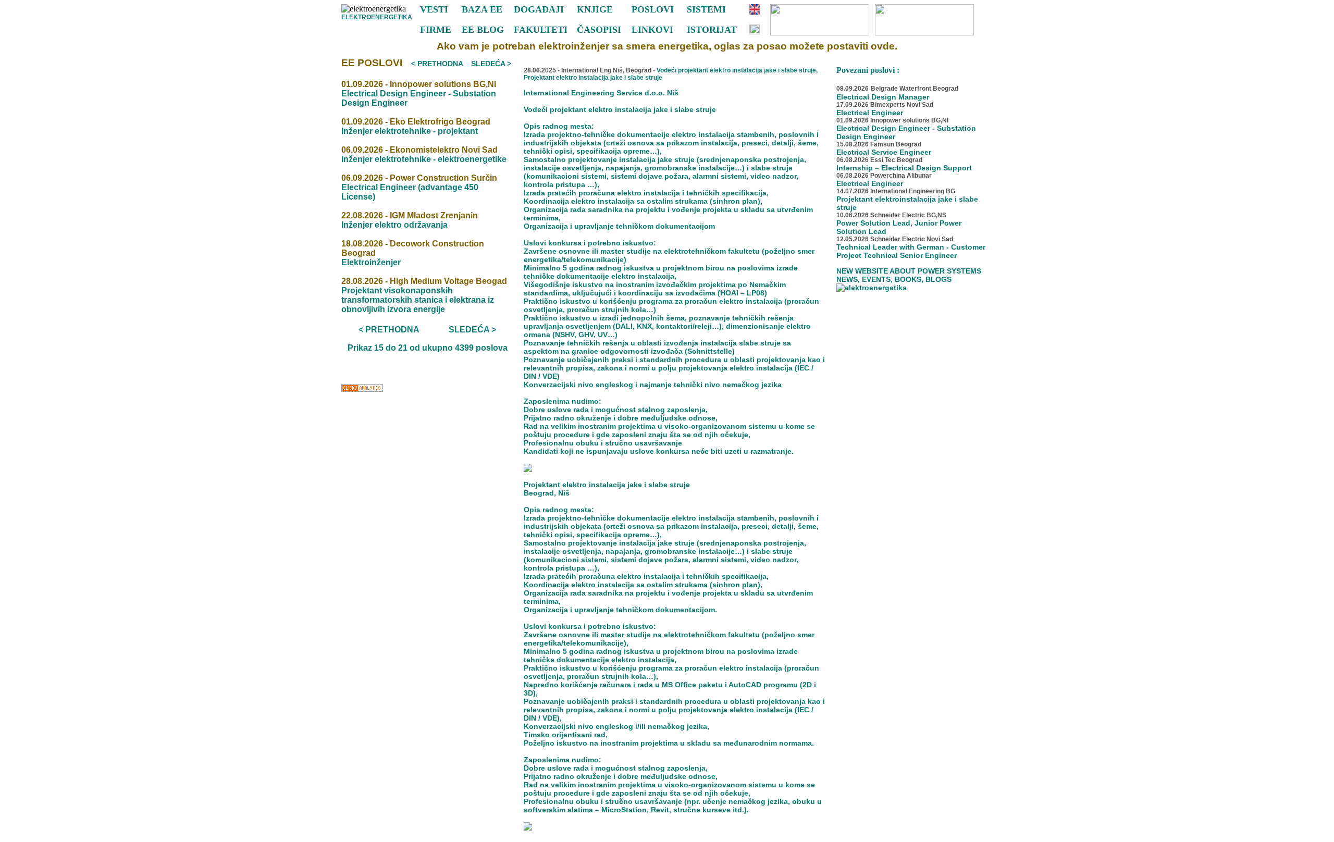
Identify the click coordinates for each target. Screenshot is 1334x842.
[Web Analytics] (362, 390)
